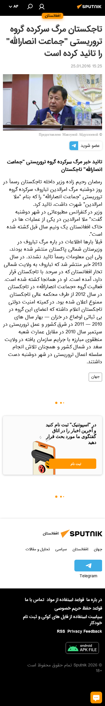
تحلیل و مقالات (38, 549)
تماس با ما (34, 600)
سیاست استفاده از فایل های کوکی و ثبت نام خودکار (62, 620)
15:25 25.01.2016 (86, 67)
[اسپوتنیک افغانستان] (90, 10)
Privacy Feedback (84, 631)
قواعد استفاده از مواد (65, 600)
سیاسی (61, 549)
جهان (95, 377)
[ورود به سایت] (42, 6)
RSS (61, 631)
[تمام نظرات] (96, 697)
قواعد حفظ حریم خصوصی (78, 608)
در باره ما (94, 600)
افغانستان (80, 549)
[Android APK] (82, 649)
